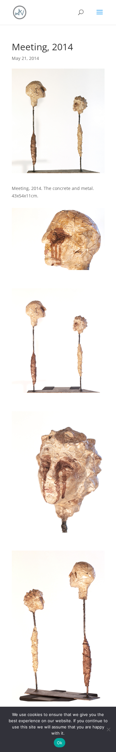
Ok (59, 742)
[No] (108, 729)
